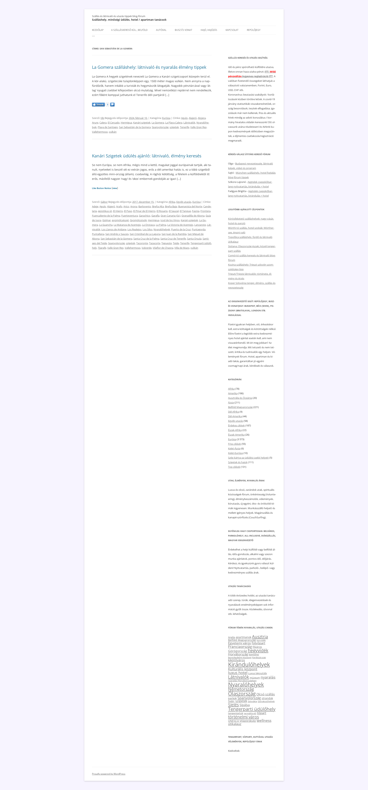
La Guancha (106, 225)
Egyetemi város (239, 643)
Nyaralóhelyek (162, 229)
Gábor (104, 202)
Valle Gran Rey (198, 127)
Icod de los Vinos (170, 220)
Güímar (106, 220)
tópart (261, 713)
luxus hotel (237, 672)
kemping (254, 654)
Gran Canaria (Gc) (170, 215)
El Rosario (162, 211)
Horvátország (238, 654)
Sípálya (245, 705)
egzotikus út (105, 211)
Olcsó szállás (265, 694)
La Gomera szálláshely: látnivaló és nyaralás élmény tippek (149, 67)
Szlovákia (252, 701)
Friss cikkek (234, 444)
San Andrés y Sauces (117, 234)
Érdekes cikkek (236, 425)
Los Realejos (134, 229)
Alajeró (193, 118)
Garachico (144, 215)
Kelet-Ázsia (234, 448)
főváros (257, 647)
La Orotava (148, 225)
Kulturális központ (242, 669)
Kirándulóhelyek (249, 664)
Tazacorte (154, 243)
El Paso (128, 211)
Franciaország (240, 646)
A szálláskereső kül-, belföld (129, 30)
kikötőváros (236, 660)
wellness (264, 720)
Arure (95, 122)
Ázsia (231, 402)
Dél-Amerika (235, 416)
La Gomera (158, 122)
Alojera (202, 118)
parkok (232, 698)
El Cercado (114, 122)
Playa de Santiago (108, 127)
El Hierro (118, 211)
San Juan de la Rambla (174, 234)
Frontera (205, 211)
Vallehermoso (100, 131)
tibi (102, 118)
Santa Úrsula (194, 238)
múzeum (255, 677)
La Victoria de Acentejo (180, 225)
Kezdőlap (98, 30)
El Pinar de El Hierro (144, 211)
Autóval (161, 30)
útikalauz (234, 724)
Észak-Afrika (235, 430)
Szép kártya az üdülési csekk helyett (248, 457)
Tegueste (166, 243)
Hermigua (126, 122)
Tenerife (184, 127)
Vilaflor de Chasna (163, 247)
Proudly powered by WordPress (108, 773)
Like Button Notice (101, 188)
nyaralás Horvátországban (242, 680)
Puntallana (98, 234)
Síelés (233, 704)
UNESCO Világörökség (242, 721)
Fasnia (195, 211)
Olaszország (242, 693)
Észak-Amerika (236, 434)
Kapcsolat (232, 30)
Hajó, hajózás (209, 30)
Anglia (231, 637)
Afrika (172, 202)
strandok (267, 698)
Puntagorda (198, 229)
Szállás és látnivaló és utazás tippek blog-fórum (118, 16)
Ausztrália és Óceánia (240, 398)
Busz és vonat (183, 30)
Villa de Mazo (181, 247)
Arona (133, 206)
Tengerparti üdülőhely (251, 709)
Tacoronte (142, 243)
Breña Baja (171, 206)
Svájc (231, 701)
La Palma (161, 225)
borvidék (261, 640)
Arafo (119, 206)
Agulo (184, 118)
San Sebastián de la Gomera (135, 127)
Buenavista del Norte (190, 206)
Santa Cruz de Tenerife (173, 238)
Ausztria (260, 636)
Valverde (147, 247)
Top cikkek (234, 467)
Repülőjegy (253, 30)
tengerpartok (235, 713)
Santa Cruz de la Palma (146, 238)
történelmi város (243, 717)
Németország (241, 689)
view (115, 188)
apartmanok (243, 637)
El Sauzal (174, 211)
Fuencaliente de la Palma (106, 215)
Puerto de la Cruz (181, 229)
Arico (126, 206)
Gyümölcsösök (138, 220)
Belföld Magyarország (240, 407)
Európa (166, 118)
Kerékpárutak (259, 657)
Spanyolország (160, 127)
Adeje (95, 206)
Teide (176, 243)
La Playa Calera (173, 122)
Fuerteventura (129, 215)
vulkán (113, 131)
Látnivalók (189, 122)
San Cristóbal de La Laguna (145, 234)
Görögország (237, 651)
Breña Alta (158, 206)
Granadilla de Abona (193, 215)
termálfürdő (250, 713)
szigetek (174, 127)
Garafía (155, 215)
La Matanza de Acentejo (127, 225)
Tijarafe (102, 247)
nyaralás (268, 677)
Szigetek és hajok (237, 462)
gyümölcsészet (120, 220)
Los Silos (147, 229)
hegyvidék (258, 650)
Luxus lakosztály (257, 673)
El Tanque (185, 211)
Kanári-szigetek (141, 122)
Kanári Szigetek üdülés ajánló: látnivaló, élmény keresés (146, 156)
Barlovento (144, 206)
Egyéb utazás (183, 202)
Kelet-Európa (235, 453)
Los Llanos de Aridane (113, 229)
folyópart (258, 643)
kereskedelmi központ (239, 657)
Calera (103, 122)
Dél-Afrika (233, 411)
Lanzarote (200, 225)
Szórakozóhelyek (266, 701)
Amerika (232, 393)
